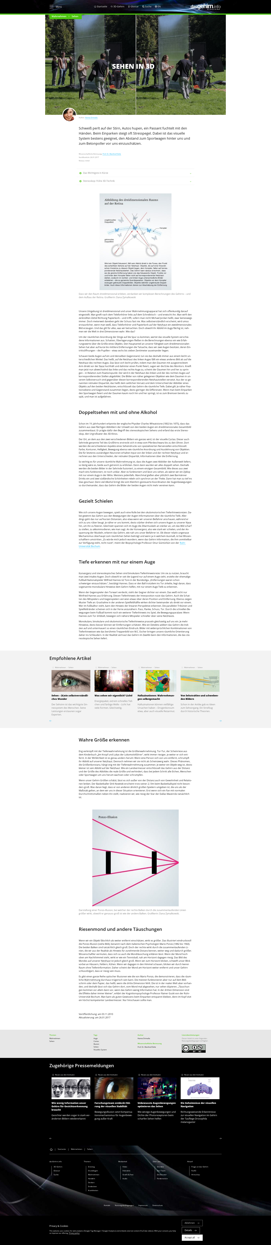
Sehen (75, 16)
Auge (170, 328)
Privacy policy (74, 1233)
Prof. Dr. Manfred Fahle (112, 154)
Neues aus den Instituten (65, 1075)
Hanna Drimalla (91, 117)
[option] (135, 247)
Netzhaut (162, 324)
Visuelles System (100, 1049)
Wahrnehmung (124, 461)
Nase (101, 366)
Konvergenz (85, 573)
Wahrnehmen (59, 16)
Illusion (96, 1044)
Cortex (171, 439)
